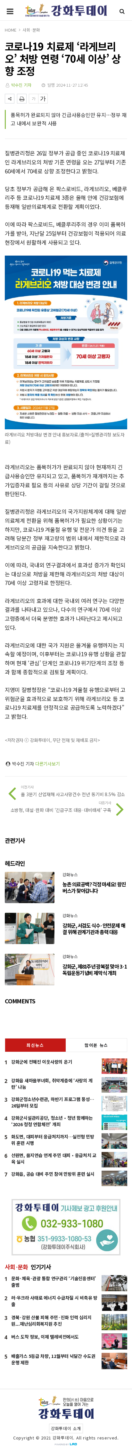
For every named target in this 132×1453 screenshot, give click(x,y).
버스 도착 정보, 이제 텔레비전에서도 (44, 1336)
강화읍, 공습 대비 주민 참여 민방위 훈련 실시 (53, 1174)
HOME (10, 30)
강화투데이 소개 (66, 1428)
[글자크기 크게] (43, 98)
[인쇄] (22, 98)
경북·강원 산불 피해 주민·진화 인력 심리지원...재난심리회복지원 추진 (51, 1320)
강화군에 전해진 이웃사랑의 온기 (41, 1061)
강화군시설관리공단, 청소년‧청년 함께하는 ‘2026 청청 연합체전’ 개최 (52, 1121)
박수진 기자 (21, 85)
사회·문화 (31, 30)
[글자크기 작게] (33, 98)
